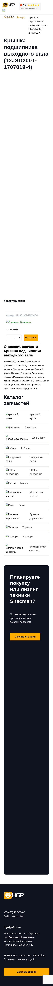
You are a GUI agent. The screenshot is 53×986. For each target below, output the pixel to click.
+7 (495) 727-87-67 (14, 912)
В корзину (31, 337)
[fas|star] (26, 895)
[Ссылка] (9, 5)
